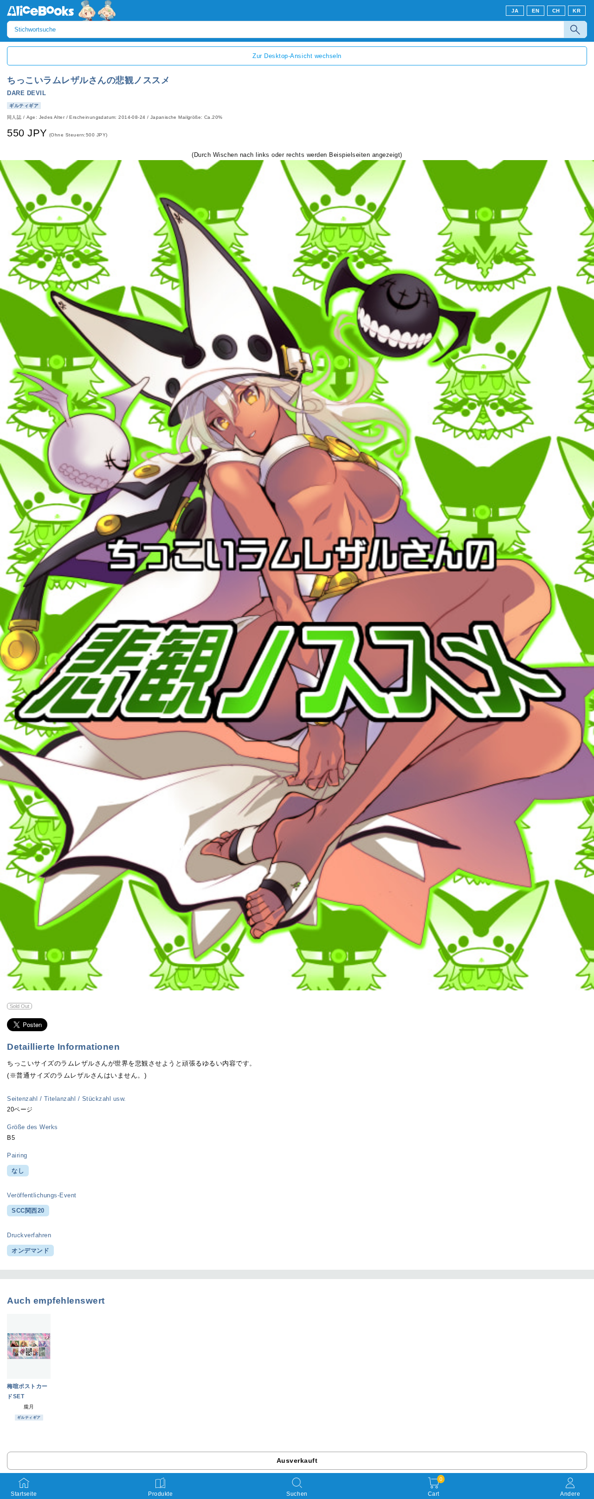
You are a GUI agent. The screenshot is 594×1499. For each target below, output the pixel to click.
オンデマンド (30, 1250)
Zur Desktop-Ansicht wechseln (296, 55)
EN (535, 10)
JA (514, 10)
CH (556, 10)
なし (18, 1170)
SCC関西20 (28, 1210)
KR (577, 10)
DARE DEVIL (26, 93)
